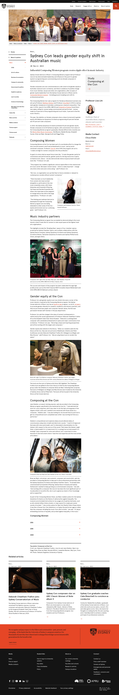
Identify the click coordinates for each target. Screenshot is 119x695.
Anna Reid (66, 103)
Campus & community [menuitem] (17, 82)
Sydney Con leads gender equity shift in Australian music (50, 43)
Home (10, 43)
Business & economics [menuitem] (17, 77)
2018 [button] (31, 528)
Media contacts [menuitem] (13, 122)
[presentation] (25, 589)
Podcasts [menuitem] (11, 137)
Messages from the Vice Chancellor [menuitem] (17, 107)
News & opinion (105, 6)
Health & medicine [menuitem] (16, 92)
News (25, 43)
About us (96, 6)
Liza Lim (53, 148)
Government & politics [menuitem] (17, 87)
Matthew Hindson (48, 103)
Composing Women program (39, 95)
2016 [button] (31, 522)
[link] (73, 1)
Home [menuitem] (13, 52)
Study (71, 6)
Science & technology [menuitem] (17, 102)
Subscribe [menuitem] (12, 113)
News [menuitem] (10, 62)
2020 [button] (32, 535)
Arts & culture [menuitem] (15, 72)
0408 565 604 (89, 146)
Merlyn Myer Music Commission (42, 132)
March (29, 43)
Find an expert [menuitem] (13, 127)
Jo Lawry (77, 304)
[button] (116, 6)
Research (78, 6)
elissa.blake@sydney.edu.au (93, 151)
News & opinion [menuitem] (16, 57)
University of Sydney (65, 107)
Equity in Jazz (58, 304)
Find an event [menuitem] (13, 132)
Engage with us (87, 6)
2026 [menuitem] (12, 67)
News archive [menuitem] (13, 117)
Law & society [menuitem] (15, 97)
